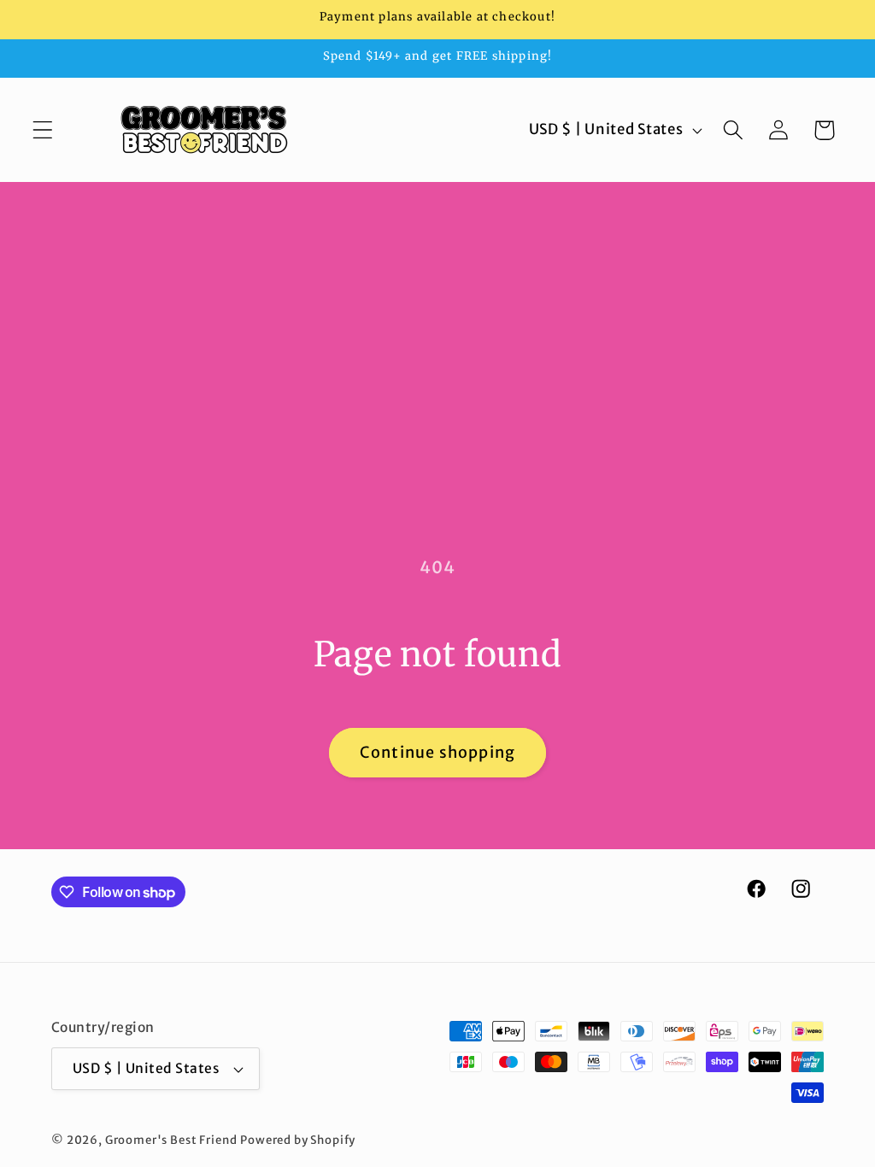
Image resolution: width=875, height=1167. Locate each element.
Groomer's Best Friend (171, 1140)
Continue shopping (437, 752)
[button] (43, 130)
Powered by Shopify (297, 1140)
